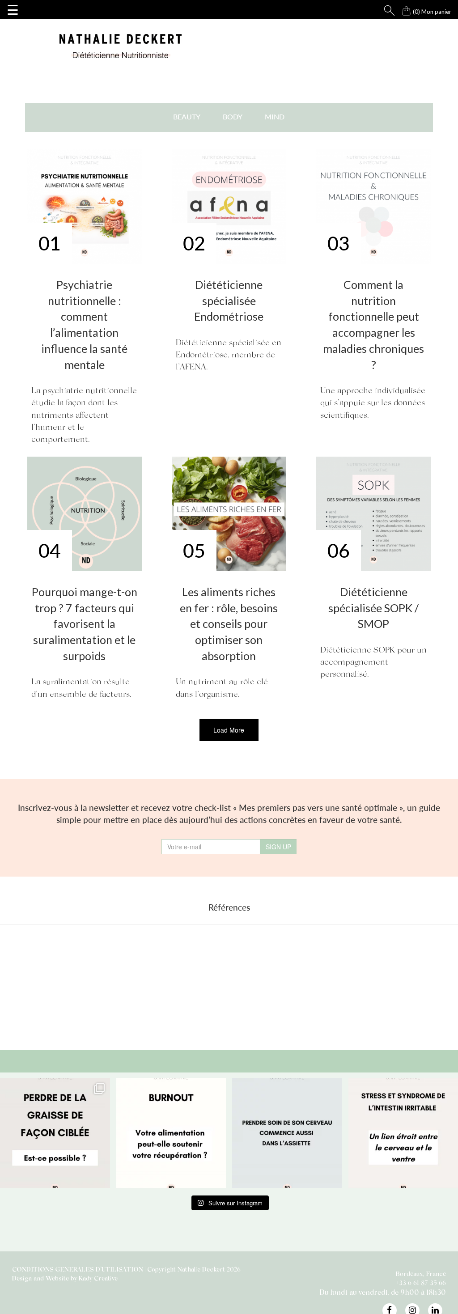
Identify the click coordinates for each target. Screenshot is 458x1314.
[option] (107, 985)
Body (232, 116)
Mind (274, 116)
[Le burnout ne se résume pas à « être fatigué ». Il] (171, 1133)
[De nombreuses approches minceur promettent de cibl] (55, 1133)
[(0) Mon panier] (398, 8)
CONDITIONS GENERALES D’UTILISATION (77, 1269)
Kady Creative (98, 1278)
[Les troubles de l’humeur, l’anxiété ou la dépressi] (287, 1133)
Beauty (186, 116)
